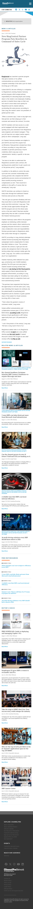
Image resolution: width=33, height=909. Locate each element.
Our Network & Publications (11, 831)
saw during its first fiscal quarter (19, 269)
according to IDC (15, 313)
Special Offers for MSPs (10, 837)
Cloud (3, 410)
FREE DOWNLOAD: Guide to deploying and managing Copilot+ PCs (15, 632)
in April (13, 332)
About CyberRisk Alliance (10, 826)
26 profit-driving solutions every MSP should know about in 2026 (15, 538)
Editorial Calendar (9, 829)
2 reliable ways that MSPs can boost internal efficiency (14, 498)
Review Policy (7, 880)
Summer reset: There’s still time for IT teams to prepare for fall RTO (16, 592)
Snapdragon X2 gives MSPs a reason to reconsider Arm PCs (15, 671)
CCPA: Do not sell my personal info (13, 890)
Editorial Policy (8, 888)
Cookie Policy (7, 886)
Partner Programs (7, 342)
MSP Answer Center (20, 410)
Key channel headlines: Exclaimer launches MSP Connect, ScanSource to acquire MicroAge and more (15, 374)
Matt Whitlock (14, 379)
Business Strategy (21, 450)
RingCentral (5, 76)
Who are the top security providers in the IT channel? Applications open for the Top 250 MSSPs (16, 749)
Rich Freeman (12, 33)
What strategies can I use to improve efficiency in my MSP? (16, 566)
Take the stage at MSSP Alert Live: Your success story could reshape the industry (16, 710)
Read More (5, 388)
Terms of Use (7, 882)
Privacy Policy (7, 884)
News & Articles (9, 29)
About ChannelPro (9, 824)
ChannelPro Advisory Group (11, 833)
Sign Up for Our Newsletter (11, 835)
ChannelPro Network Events (11, 846)
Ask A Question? (8, 839)
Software (25, 369)
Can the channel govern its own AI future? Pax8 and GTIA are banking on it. (16, 455)
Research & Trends (12, 369)
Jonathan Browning (15, 501)
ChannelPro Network (14, 753)
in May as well (15, 339)
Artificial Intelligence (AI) (9, 368)
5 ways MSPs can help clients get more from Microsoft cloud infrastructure (15, 416)
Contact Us (7, 878)
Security (20, 369)
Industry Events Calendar (10, 848)
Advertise (6, 855)
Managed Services (21, 368)
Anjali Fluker (14, 459)
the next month (15, 334)
